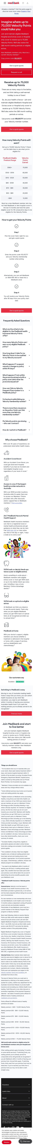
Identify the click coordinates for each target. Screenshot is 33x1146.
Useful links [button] (6, 1091)
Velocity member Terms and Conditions (12, 972)
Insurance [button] (5, 1085)
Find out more (16, 714)
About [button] (4, 1098)
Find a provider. (16, 503)
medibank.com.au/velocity (9, 998)
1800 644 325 (12, 530)
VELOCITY (18, 58)
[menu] (5, 3)
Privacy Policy (23, 1138)
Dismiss (6, 1142)
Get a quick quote (17, 66)
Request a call (16, 72)
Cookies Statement (9, 1138)
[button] (31, 1144)
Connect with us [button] (7, 1105)
